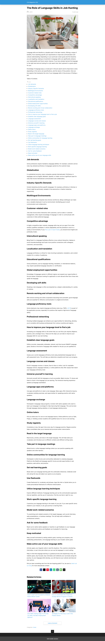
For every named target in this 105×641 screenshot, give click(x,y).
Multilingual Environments (35, 90)
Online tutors (32, 129)
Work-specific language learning (37, 146)
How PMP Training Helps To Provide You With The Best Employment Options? (37, 615)
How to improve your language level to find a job (42, 114)
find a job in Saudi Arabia (52, 229)
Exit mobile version (52, 639)
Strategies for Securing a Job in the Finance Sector (62, 614)
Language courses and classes (37, 121)
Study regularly (32, 131)
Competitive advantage (35, 95)
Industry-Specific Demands (36, 88)
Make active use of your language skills (39, 155)
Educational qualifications (35, 101)
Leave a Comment (52, 623)
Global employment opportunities (38, 103)
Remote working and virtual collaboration (40, 108)
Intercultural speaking (34, 97)
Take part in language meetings (37, 136)
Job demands (32, 84)
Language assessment (34, 118)
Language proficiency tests (36, 110)
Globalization (32, 86)
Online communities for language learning (40, 138)
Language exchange (34, 127)
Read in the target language (36, 133)
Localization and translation (36, 99)
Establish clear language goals (37, 116)
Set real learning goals (34, 140)
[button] (41, 570)
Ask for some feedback (35, 151)
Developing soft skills (34, 105)
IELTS (69, 308)
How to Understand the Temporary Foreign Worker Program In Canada (62, 595)
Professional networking (35, 112)
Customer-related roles (35, 93)
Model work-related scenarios (36, 149)
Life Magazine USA (32, 2)
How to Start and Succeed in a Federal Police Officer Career (38, 595)
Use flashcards (32, 142)
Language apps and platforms (37, 125)
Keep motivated (32, 153)
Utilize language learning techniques (38, 144)
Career (34, 627)
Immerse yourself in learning (36, 123)
